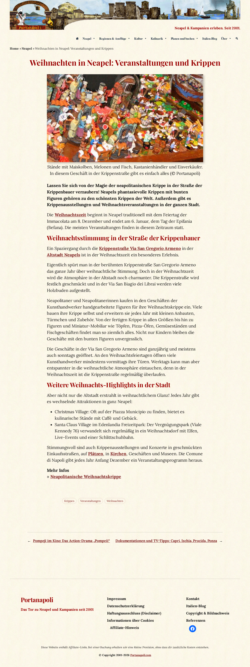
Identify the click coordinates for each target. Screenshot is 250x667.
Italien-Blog (209, 38)
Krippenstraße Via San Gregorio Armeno (140, 248)
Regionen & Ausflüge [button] (112, 38)
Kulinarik (157, 38)
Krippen (69, 501)
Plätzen (95, 453)
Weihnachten (115, 501)
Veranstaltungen (90, 501)
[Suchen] (236, 38)
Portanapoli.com (140, 655)
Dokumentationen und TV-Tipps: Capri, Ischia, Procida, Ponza (166, 540)
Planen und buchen (182, 38)
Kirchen (118, 453)
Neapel (87, 38)
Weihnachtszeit (70, 214)
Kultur (138, 38)
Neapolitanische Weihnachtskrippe (85, 476)
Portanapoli (37, 599)
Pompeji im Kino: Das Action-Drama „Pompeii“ (71, 540)
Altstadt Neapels (63, 255)
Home (14, 48)
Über (224, 38)
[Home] (77, 38)
